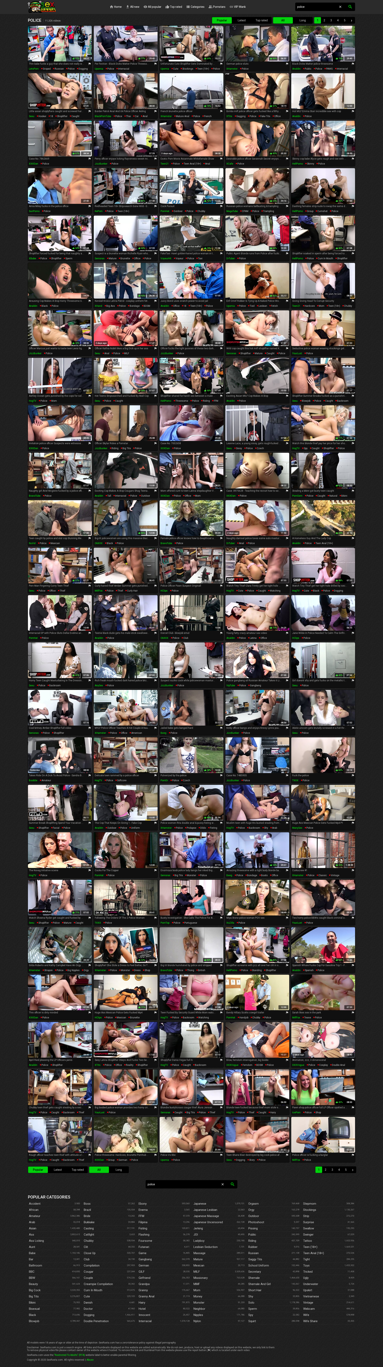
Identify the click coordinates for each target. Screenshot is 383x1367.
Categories (195, 7)
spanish (309, 970)
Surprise (308, 1222)
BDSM (147, 306)
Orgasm (253, 1203)
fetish (274, 306)
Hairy (142, 1302)
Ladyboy (198, 1241)
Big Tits (34, 1296)
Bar (31, 1259)
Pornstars (216, 7)
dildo (203, 828)
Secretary (254, 1271)
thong (190, 970)
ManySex (297, 828)
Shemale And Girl (259, 1284)
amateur (46, 780)
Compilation (92, 1265)
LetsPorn (34, 68)
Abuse (90, 1359)
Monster (198, 1302)
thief (62, 590)
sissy (239, 448)
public (308, 68)
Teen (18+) (310, 1247)
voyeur (179, 258)
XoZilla (230, 922)
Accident (34, 1203)
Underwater (310, 1284)
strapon (48, 970)
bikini (344, 495)
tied (252, 306)
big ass (110, 306)
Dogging (89, 1315)
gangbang (255, 685)
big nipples (73, 970)
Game (142, 1253)
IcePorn (296, 1112)
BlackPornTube (103, 116)
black (44, 306)
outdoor (178, 211)
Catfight (89, 1234)
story (252, 1160)
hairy (273, 1112)
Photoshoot (256, 1222)
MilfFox (99, 590)
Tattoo (307, 1241)
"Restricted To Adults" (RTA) (69, 1355)
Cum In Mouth (93, 1290)
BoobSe (33, 780)
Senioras (100, 258)
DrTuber (230, 258)
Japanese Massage (206, 1216)
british (201, 970)
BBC (32, 1271)
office (277, 116)
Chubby (89, 1241)
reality (129, 1065)
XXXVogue (232, 1065)
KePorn (99, 211)
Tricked (308, 1271)
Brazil (87, 1210)
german (122, 1160)
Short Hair (255, 1290)
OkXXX (99, 543)
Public (252, 1234)
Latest (242, 20)
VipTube (230, 685)
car (137, 116)
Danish (88, 1302)
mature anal (182, 116)
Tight (306, 1259)
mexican (55, 543)
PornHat (165, 211)
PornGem (297, 495)
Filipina (143, 1222)
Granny (143, 1290)
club (185, 638)
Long (303, 20)
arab (274, 828)
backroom (342, 400)
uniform (135, 828)
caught (75, 116)
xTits (229, 116)
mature (112, 258)
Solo (251, 1302)
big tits (126, 448)
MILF (126, 353)
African (33, 1210)
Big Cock (34, 1290)
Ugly (306, 1278)
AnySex (99, 685)
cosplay (323, 1065)
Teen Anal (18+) (313, 1253)
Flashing (144, 1234)
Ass (31, 1234)
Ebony (143, 1203)
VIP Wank (237, 7)
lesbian (263, 306)
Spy (250, 1315)
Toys (306, 1265)
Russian (253, 1253)
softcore (121, 780)
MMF (196, 1284)
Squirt (252, 1321)
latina (253, 638)
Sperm (252, 1309)
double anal (338, 1065)
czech (260, 448)
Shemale (254, 1278)
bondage (135, 306)
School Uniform (258, 1265)
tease (307, 1017)
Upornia (99, 68)
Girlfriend (144, 1278)
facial (56, 828)
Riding (252, 1241)
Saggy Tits (255, 1259)
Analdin (296, 68)
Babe (32, 1253)
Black (32, 1315)
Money (197, 1296)
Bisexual (34, 1309)
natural (333, 495)
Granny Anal (146, 1296)
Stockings (309, 1210)
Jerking (198, 1228)
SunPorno (34, 211)
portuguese (190, 922)
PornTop (165, 922)
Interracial (145, 1321)
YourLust (297, 353)
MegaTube (232, 211)
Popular (222, 20)
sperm (68, 258)
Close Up (90, 1253)
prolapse (191, 828)
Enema (143, 1210)
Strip (306, 1216)
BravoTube (34, 495)
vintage (335, 875)
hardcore (310, 306)
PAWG (329, 68)
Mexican (198, 1265)
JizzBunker (101, 163)
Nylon (197, 1321)
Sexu (31, 116)
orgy (86, 970)
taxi (200, 258)
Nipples (198, 1315)
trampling (268, 211)
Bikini (32, 1302)
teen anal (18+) (192, 163)
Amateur (34, 1216)
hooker (42, 116)
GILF (142, 1271)
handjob (243, 1017)
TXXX (295, 780)
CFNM (245, 211)
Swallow (308, 1228)
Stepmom (309, 1203)
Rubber (253, 1247)
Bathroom (35, 1265)
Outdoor (253, 1216)
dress (137, 970)
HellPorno (297, 163)
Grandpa (144, 1284)
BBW (32, 1278)
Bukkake (89, 1222)
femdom (247, 1065)
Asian (32, 1228)
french (208, 116)
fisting (213, 828)
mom (321, 306)
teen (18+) (203, 68)
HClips (164, 590)
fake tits (265, 116)
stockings (187, 68)
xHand (98, 306)
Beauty (33, 1284)
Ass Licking (36, 1241)
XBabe (32, 258)
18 (51, 116)
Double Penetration (96, 1321)
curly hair (132, 590)
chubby (201, 211)
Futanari (144, 1247)
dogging (83, 68)
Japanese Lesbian (205, 1210)
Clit (86, 1247)
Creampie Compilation (98, 1284)
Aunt (32, 1247)
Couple (88, 1278)
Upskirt (307, 1290)
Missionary (200, 1278)
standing (257, 970)
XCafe (229, 163)
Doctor (88, 1309)
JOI (195, 1234)
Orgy (251, 1210)
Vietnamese (311, 1296)
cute (175, 68)
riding (206, 400)
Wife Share (310, 1321)
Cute (87, 1296)
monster (191, 875)
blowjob (306, 400)
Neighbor (199, 1309)
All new (132, 7)
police (71, 68)
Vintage (308, 1302)
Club (87, 1259)
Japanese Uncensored (208, 1222)
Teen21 (165, 163)
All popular (152, 7)
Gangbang (145, 1259)
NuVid (32, 543)
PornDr (164, 780)
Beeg (163, 733)
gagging (241, 116)
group (310, 211)
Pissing (253, 1228)
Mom (196, 1290)
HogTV (32, 400)
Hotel (142, 1309)
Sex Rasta (42, 7)
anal (145, 116)
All (283, 20)
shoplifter (62, 116)
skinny (310, 163)
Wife (306, 1315)
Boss (87, 1203)
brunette (125, 258)
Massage (199, 1253)
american (136, 733)
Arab (32, 1222)
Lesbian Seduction (205, 1247)
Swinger (308, 1234)
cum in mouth (325, 258)
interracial (123, 68)
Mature (198, 1259)
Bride (87, 1216)
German (144, 1265)
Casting (89, 1228)
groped (47, 68)
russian (59, 68)
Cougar (88, 1271)
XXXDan (33, 163)
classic (322, 875)
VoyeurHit (166, 258)
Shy (250, 1296)
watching (275, 590)
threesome (181, 400)
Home (116, 7)
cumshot (322, 211)
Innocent (144, 1315)
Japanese (199, 1203)
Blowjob (34, 1321)
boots (264, 875)
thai (128, 116)
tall (109, 495)
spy (306, 448)
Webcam (309, 1309)
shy (266, 828)
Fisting (143, 1228)
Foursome (145, 1241)
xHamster (232, 68)
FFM (216, 400)
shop (147, 970)
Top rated (173, 7)
